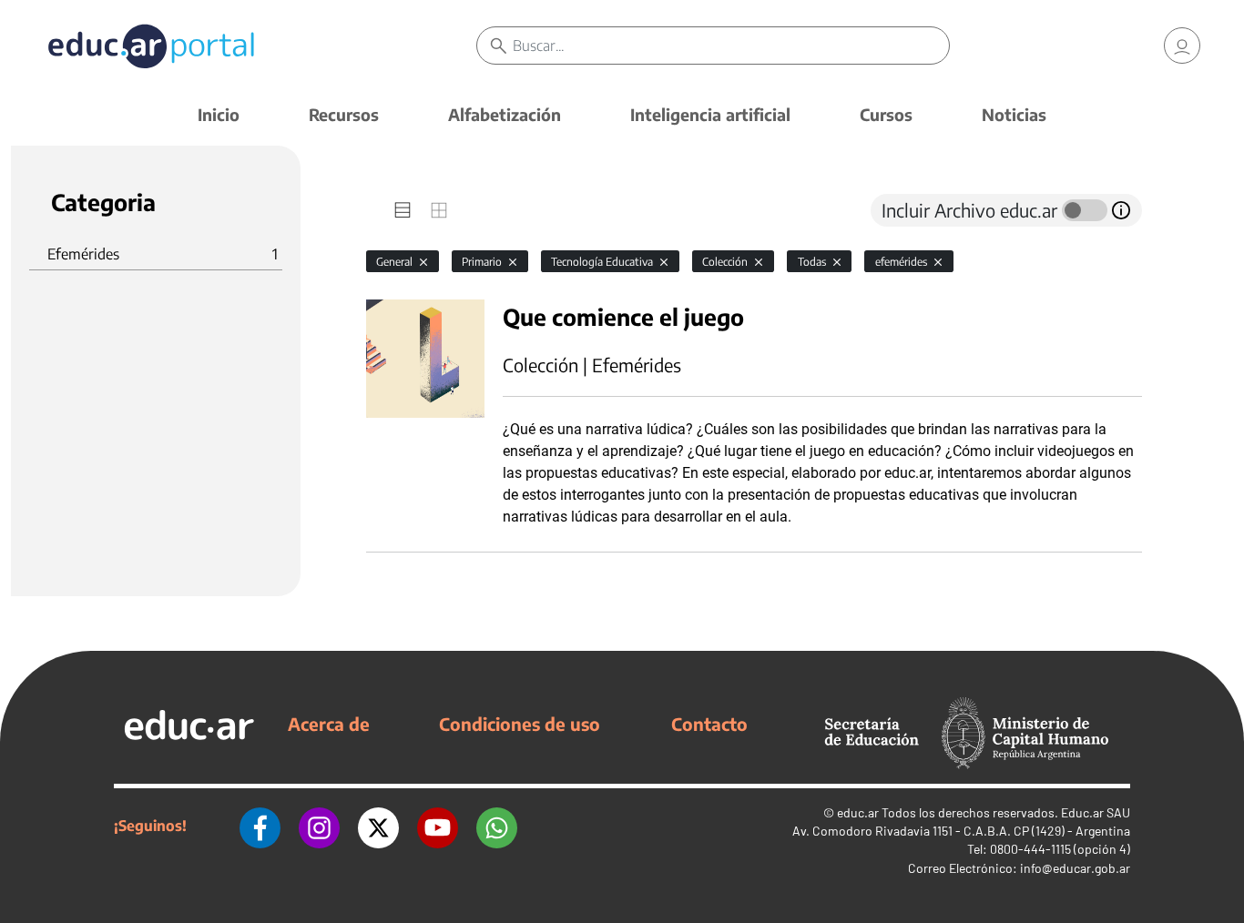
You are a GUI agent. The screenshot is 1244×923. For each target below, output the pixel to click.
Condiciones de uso (519, 724)
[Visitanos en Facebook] (260, 825)
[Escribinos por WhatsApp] (496, 825)
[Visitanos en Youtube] (437, 825)
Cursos (886, 114)
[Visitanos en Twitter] (378, 825)
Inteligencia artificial (710, 114)
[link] (1182, 45)
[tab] (402, 210)
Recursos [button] (344, 114)
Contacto (709, 724)
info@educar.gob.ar (1075, 868)
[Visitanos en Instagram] (319, 825)
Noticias (1014, 114)
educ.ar (858, 812)
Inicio (219, 114)
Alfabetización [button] (504, 114)
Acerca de (329, 724)
